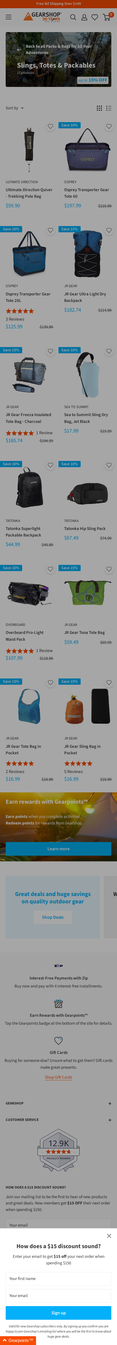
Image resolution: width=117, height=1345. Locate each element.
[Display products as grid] (99, 108)
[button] (18, 1340)
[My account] (84, 17)
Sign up (58, 1313)
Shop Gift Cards (58, 1077)
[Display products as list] (108, 108)
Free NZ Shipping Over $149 (58, 3)
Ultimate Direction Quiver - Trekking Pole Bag (29, 193)
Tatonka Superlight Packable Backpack (23, 532)
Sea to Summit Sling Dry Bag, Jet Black (86, 418)
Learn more (58, 849)
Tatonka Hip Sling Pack (85, 529)
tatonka (13, 520)
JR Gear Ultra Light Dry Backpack (85, 297)
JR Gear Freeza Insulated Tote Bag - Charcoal (28, 418)
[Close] (109, 1236)
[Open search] (73, 17)
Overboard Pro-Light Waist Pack (24, 636)
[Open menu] (8, 17)
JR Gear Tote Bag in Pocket (23, 749)
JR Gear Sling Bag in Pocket (82, 749)
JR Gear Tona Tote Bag (84, 633)
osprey (70, 182)
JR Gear (70, 286)
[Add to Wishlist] (50, 126)
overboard (15, 624)
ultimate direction (22, 182)
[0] (95, 17)
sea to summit (76, 407)
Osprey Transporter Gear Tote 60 (86, 193)
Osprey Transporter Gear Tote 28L (28, 297)
